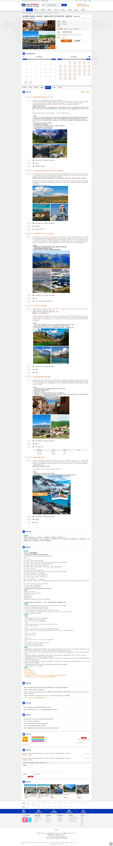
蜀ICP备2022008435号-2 (60, 838)
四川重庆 (29, 9)
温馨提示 (42, 87)
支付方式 (80, 803)
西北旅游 (63, 9)
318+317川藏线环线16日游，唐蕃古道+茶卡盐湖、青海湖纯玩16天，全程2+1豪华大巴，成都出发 (82, 796)
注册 (46, 0)
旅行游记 (85, 803)
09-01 (73, 34)
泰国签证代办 (67, 842)
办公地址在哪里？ (60, 818)
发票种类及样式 (48, 821)
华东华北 (56, 9)
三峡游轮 (44, 803)
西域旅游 (62, 842)
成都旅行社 (31, 842)
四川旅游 (28, 803)
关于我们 (82, 816)
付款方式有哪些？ (49, 818)
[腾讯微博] (29, 820)
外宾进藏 (70, 9)
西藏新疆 (43, 9)
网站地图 (65, 838)
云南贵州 (36, 9)
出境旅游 (33, 803)
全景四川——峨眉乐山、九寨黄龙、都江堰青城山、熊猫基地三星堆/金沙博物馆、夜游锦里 (30, 796)
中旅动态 (82, 821)
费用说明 (36, 87)
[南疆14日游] (69, 789)
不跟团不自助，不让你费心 (69, 28)
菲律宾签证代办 (58, 842)
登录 (44, 0)
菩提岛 (35, 842)
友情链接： (23, 842)
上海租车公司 (42, 842)
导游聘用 (70, 803)
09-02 (77, 34)
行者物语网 (38, 842)
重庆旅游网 (53, 842)
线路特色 (24, 87)
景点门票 (54, 803)
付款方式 (60, 87)
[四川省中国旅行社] (29, 5)
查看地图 (65, 837)
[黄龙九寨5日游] (56, 789)
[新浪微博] (24, 820)
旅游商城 (33, 804)
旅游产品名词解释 (37, 816)
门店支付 (47, 816)
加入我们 (82, 818)
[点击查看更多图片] (52, 47)
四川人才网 (75, 842)
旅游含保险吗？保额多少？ (73, 821)
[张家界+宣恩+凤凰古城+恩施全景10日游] (43, 789)
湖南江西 (49, 9)
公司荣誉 (58, 844)
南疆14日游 (65, 794)
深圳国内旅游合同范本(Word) (40, 697)
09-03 (80, 34)
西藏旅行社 (71, 842)
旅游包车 (76, 9)
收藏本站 (84, 0)
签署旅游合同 (36, 821)
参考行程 (30, 87)
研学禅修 (83, 9)
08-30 (67, 34)
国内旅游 (38, 803)
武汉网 (50, 842)
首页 (24, 9)
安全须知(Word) (31, 697)
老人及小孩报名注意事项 (38, 818)
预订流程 (54, 87)
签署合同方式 (60, 816)
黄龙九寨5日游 (53, 794)
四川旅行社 (27, 842)
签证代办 (49, 803)
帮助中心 (80, 0)
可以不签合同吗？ (60, 821)
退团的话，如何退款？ (72, 816)
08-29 (63, 34)
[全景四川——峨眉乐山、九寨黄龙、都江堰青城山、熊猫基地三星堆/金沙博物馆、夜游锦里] (30, 789)
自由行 (65, 803)
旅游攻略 (75, 803)
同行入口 (76, 0)
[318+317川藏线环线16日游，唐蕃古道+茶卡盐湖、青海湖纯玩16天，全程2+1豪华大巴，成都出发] (82, 789)
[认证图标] (56, 830)
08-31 (70, 34)
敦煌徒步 (46, 842)
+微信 (90, 0)
